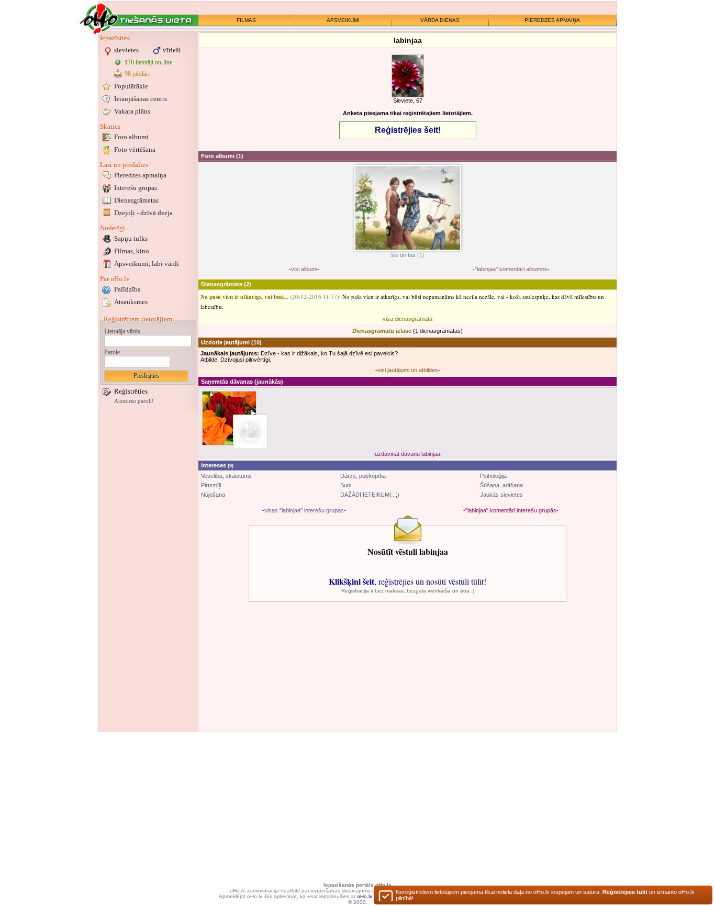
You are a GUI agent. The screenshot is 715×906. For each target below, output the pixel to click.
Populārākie (131, 86)
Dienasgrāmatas (136, 200)
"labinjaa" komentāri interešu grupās (510, 510)
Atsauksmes (131, 302)
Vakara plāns (132, 111)
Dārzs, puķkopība (363, 476)
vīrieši (172, 50)
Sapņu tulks (131, 238)
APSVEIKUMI (343, 20)
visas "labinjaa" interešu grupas (304, 510)
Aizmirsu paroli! (134, 401)
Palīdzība (127, 289)
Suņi (345, 485)
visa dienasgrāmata (407, 319)
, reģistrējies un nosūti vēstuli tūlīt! (407, 581)
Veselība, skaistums (226, 476)
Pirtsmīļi (211, 485)
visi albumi (304, 269)
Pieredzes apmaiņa (140, 175)
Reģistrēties (131, 391)
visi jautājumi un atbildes (407, 370)
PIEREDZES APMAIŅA (552, 20)
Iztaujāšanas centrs (140, 99)
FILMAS (246, 20)
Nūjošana (213, 494)
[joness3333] (250, 432)
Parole (112, 352)
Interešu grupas (135, 188)
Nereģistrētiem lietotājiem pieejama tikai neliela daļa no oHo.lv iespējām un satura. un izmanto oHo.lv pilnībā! (545, 895)
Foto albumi (131, 137)
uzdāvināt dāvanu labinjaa (407, 454)
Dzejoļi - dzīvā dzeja (143, 213)
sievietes (126, 50)
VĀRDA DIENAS (440, 20)
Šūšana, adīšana (501, 485)
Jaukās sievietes (501, 494)
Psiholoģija (493, 476)
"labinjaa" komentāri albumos (511, 269)
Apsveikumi (146, 263)
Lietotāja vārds (122, 331)
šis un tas (403, 255)
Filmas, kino (131, 251)
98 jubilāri (137, 73)
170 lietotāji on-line (148, 62)
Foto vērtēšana (134, 149)
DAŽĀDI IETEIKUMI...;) (369, 494)
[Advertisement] (148, 572)
